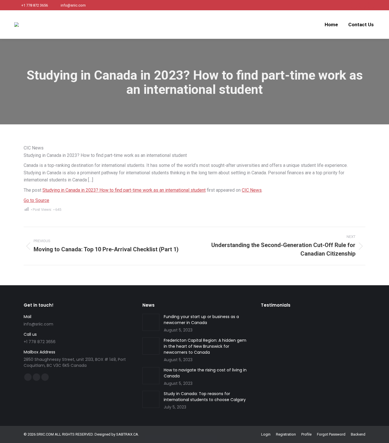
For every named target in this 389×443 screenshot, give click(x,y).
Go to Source (36, 200)
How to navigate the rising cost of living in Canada (205, 373)
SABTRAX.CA (127, 434)
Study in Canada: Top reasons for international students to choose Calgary (205, 396)
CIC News (252, 190)
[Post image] (150, 322)
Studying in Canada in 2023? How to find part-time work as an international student (124, 190)
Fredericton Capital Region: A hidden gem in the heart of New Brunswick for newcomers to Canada (205, 346)
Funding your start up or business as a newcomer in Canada (201, 319)
